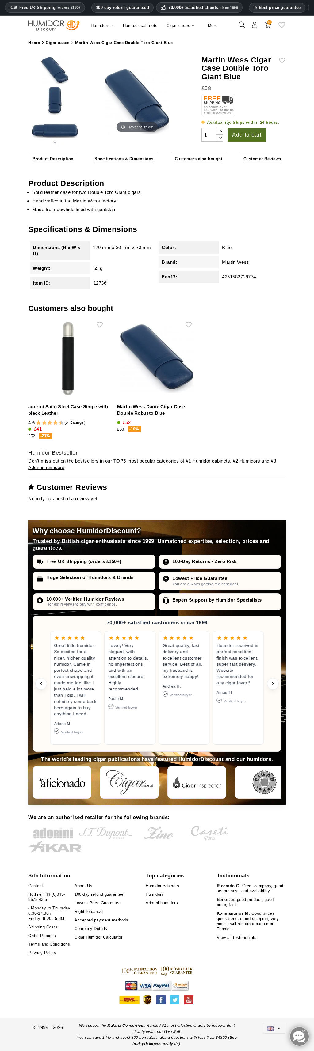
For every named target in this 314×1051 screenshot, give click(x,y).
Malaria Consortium (125, 1025)
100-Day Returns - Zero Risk (204, 561)
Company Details (91, 928)
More (213, 25)
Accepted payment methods (101, 920)
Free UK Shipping (49, 7)
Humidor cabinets (211, 460)
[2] (38, 422)
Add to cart (247, 135)
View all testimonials (237, 937)
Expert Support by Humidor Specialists (217, 600)
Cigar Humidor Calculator (98, 937)
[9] (58, 422)
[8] (55, 422)
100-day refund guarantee (99, 894)
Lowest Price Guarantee (199, 578)
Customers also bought (199, 159)
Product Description (53, 159)
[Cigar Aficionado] (62, 782)
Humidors (249, 460)
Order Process (42, 935)
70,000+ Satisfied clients (203, 8)
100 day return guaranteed (122, 7)
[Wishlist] (282, 27)
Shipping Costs (42, 927)
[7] (52, 422)
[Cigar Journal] (129, 782)
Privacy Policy (42, 953)
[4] (44, 422)
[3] (41, 422)
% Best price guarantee (277, 7)
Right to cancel (89, 911)
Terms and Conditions (49, 944)
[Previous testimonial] (41, 684)
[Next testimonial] (273, 684)
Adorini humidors (46, 467)
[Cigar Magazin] (264, 782)
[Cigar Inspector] (196, 782)
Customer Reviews (262, 159)
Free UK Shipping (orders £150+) (83, 561)
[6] (49, 422)
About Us (83, 885)
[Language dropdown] (274, 1028)
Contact (35, 885)
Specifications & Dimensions (124, 159)
